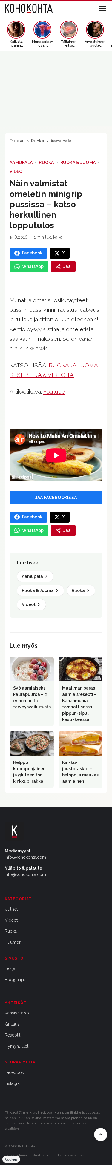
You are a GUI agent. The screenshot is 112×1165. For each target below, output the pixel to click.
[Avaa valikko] (102, 8)
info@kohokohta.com (25, 857)
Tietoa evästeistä (71, 1155)
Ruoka (37, 141)
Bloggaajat (15, 979)
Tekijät (10, 968)
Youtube (54, 391)
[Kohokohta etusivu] (29, 8)
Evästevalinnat (16, 1155)
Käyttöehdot (43, 1155)
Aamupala (61, 141)
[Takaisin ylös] (100, 1134)
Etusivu (17, 141)
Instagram (14, 1083)
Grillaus (12, 1024)
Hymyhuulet (16, 1046)
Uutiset (11, 909)
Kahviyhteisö (17, 1013)
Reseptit (12, 1035)
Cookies (11, 1159)
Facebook (14, 1072)
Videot (18, 171)
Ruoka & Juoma (78, 162)
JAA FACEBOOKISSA (56, 497)
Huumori (13, 942)
